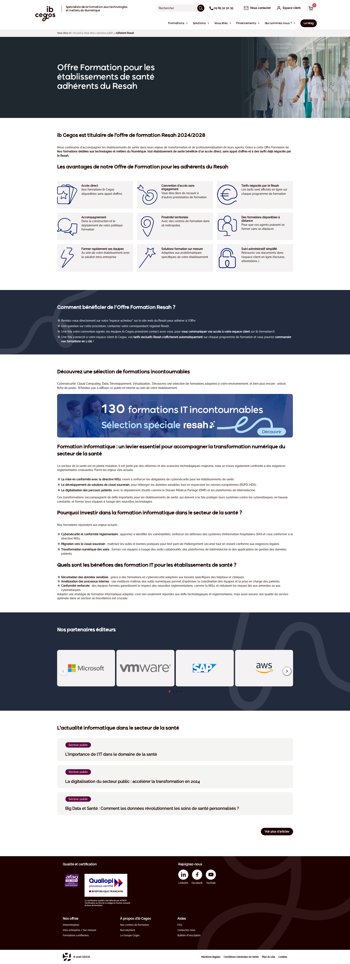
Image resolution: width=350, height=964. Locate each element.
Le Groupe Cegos (130, 935)
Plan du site (268, 956)
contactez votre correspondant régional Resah (138, 326)
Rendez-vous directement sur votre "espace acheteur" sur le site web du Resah (113, 320)
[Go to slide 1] (170, 691)
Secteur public (105, 33)
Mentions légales (210, 956)
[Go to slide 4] (180, 691)
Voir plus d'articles (277, 831)
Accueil (77, 33)
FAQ (179, 924)
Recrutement (127, 930)
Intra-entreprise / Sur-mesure (79, 930)
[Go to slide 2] (173, 691)
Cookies (282, 956)
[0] (310, 8)
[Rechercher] (200, 8)
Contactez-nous (186, 930)
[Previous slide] (63, 671)
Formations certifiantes (76, 935)
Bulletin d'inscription (189, 935)
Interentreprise (71, 924)
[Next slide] (287, 671)
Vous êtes (89, 33)
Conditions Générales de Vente (241, 956)
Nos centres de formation (134, 924)
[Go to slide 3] (177, 691)
